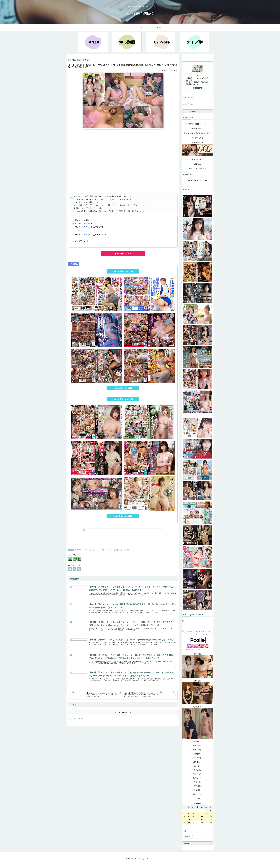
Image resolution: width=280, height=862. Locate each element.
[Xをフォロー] (74, 569)
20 (197, 819)
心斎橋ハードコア (105, 550)
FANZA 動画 (123, 271)
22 (206, 819)
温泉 (115, 550)
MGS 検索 (123, 388)
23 (211, 819)
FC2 (72, 550)
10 (184, 816)
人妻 (85, 550)
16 (211, 816)
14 (202, 816)
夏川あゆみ (88, 235)
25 (189, 822)
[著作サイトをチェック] (70, 569)
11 (189, 816)
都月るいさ (88, 227)
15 (206, 816)
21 (202, 819)
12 (193, 816)
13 (197, 816)
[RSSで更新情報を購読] (79, 569)
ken (197, 75)
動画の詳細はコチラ (123, 254)
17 (184, 819)
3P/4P (79, 550)
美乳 (121, 550)
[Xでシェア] (70, 559)
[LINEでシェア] (75, 559)
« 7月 (184, 831)
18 (189, 819)
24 (184, 822)
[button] (79, 559)
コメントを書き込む (123, 712)
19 (193, 819)
